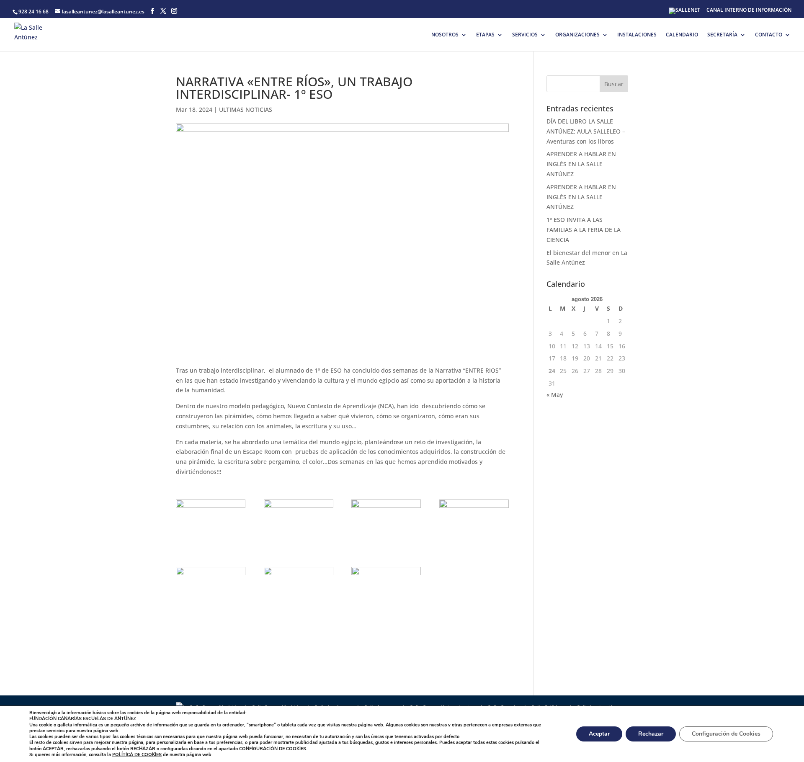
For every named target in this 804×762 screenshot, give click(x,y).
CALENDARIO (682, 35)
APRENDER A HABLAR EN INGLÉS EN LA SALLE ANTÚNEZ (581, 164)
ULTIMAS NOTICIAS (245, 109)
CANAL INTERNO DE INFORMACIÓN (748, 10)
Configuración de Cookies (726, 734)
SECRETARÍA (722, 35)
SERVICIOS (525, 35)
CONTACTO (768, 35)
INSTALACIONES (637, 35)
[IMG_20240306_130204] (210, 549)
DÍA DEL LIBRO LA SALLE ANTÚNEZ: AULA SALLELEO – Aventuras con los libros (585, 131)
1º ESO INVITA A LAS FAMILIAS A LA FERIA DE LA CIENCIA (583, 230)
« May (554, 395)
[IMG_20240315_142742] (386, 616)
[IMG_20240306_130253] (298, 549)
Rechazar (650, 734)
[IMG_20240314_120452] (474, 549)
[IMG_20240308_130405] (386, 549)
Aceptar (599, 734)
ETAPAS (485, 35)
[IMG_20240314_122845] (210, 616)
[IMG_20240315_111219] (298, 616)
